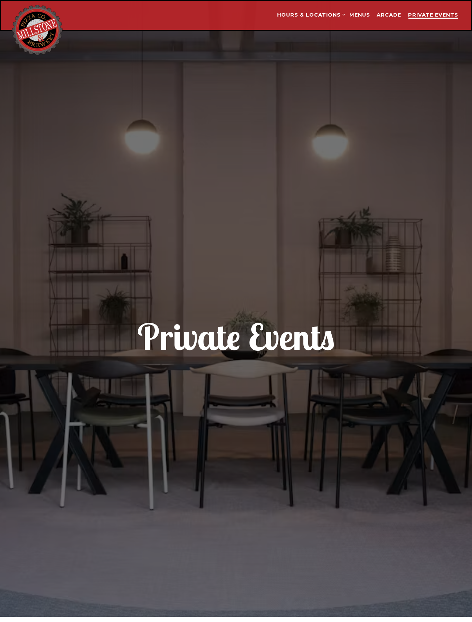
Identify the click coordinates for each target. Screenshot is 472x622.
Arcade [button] (389, 15)
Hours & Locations (310, 14)
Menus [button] (359, 15)
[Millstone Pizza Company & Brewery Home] (49, 30)
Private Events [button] (433, 15)
